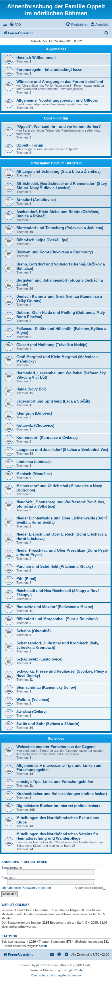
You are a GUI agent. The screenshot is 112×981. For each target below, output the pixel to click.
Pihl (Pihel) (26, 578)
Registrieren (35, 862)
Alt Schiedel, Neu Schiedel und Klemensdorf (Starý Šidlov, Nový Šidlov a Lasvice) (61, 185)
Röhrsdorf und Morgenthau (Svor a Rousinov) (57, 619)
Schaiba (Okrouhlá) (33, 631)
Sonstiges (56, 739)
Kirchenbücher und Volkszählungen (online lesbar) (61, 794)
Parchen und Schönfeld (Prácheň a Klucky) (54, 566)
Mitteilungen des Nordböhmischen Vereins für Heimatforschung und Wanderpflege (57, 836)
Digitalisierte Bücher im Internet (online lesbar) (58, 806)
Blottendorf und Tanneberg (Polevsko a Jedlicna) (59, 228)
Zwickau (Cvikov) (31, 711)
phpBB (40, 965)
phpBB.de (76, 970)
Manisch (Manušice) (34, 474)
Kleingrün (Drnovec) (34, 413)
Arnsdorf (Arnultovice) (36, 200)
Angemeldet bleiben (89, 887)
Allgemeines (56, 49)
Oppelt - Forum (56, 118)
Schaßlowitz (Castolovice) (39, 659)
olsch (43, 946)
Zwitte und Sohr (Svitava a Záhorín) (47, 724)
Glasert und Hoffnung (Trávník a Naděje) (51, 345)
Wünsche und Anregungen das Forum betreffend (59, 81)
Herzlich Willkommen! (36, 57)
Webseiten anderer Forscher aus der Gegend (56, 747)
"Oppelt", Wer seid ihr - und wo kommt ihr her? (58, 126)
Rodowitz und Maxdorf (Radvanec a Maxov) (54, 607)
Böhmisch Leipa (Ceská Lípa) (42, 240)
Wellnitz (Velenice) (32, 699)
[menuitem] (15, 24)
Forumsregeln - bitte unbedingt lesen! (50, 69)
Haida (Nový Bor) (31, 389)
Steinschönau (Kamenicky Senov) (46, 687)
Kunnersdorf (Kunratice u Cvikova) (47, 437)
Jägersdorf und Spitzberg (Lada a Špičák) (53, 401)
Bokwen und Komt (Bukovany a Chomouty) (54, 252)
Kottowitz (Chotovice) (35, 425)
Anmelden (10, 862)
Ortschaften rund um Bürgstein (56, 163)
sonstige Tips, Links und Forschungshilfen (54, 781)
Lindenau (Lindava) (33, 462)
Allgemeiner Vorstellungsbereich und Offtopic (57, 100)
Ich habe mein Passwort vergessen (26, 887)
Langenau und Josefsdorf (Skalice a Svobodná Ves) (62, 449)
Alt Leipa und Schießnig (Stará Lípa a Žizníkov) (58, 171)
